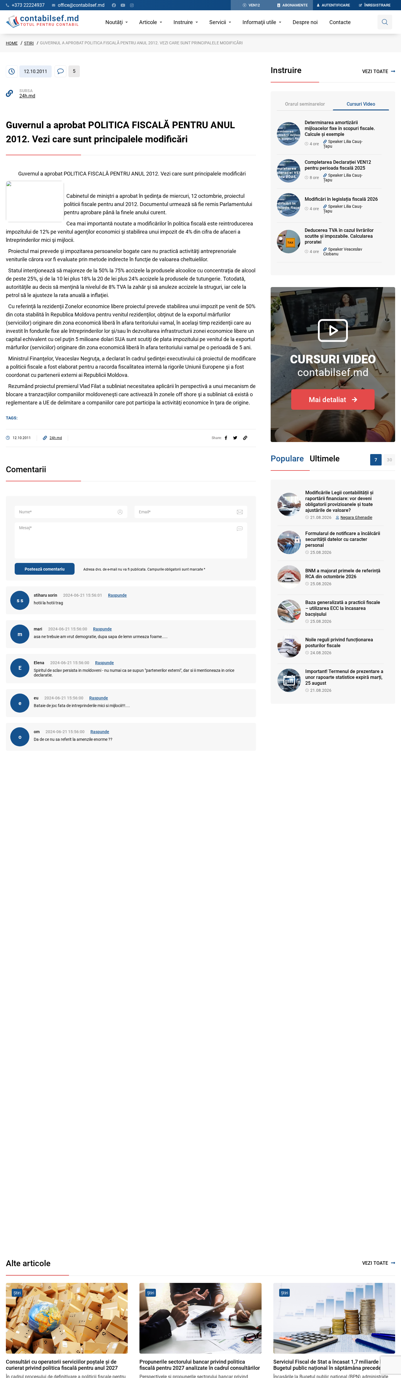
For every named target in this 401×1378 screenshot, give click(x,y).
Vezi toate (375, 71)
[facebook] (226, 438)
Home (12, 43)
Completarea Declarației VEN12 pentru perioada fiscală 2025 (338, 165)
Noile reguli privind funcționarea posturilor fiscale (339, 642)
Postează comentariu (45, 569)
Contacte (340, 22)
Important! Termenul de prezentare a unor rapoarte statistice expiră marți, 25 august (344, 677)
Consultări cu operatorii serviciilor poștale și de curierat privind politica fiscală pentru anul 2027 (62, 1365)
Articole (148, 22)
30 (389, 460)
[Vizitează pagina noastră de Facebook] (114, 5)
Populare (287, 458)
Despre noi (305, 22)
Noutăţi (114, 22)
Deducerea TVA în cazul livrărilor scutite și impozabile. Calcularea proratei (339, 236)
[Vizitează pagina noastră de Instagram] (132, 5)
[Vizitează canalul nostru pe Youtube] (123, 5)
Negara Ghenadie (356, 517)
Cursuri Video (361, 104)
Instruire (183, 22)
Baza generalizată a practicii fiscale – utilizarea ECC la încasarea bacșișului (342, 608)
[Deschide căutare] (385, 22)
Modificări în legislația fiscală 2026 (341, 199)
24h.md (27, 96)
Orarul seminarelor (305, 104)
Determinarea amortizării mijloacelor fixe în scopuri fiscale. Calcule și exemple (340, 128)
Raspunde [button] (117, 595)
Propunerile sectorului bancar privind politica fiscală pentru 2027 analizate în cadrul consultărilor (199, 1365)
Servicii (217, 22)
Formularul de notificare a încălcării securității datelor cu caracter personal (342, 539)
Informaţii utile (259, 22)
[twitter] (235, 438)
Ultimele (325, 458)
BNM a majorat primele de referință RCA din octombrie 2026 (342, 573)
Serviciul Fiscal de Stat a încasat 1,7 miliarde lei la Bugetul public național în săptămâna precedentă (332, 1365)
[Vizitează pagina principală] (42, 22)
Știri (29, 43)
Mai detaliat (327, 400)
